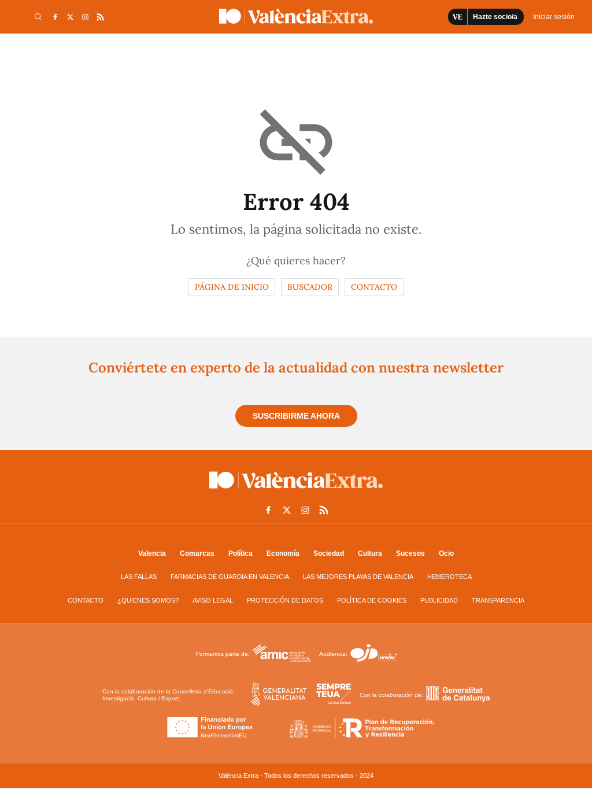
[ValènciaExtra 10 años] (296, 16)
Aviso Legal (213, 600)
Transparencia (498, 600)
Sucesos (410, 553)
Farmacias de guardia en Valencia (230, 576)
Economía (283, 553)
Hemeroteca (449, 576)
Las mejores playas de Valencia (358, 576)
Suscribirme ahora (296, 415)
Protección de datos (285, 600)
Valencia (152, 553)
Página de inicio (232, 287)
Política (240, 553)
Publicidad (439, 600)
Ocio (446, 553)
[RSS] (100, 16)
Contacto (374, 287)
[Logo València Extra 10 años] (296, 491)
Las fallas (139, 576)
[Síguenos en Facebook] (54, 16)
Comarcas (197, 553)
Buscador (309, 287)
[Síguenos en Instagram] (84, 16)
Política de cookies (371, 600)
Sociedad (328, 553)
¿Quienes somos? (148, 600)
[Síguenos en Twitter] (69, 16)
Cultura (370, 553)
